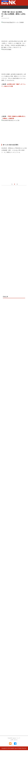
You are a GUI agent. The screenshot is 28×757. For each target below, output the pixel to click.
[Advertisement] (14, 101)
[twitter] (11, 743)
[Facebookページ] (16, 743)
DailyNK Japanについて (14, 738)
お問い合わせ (14, 739)
